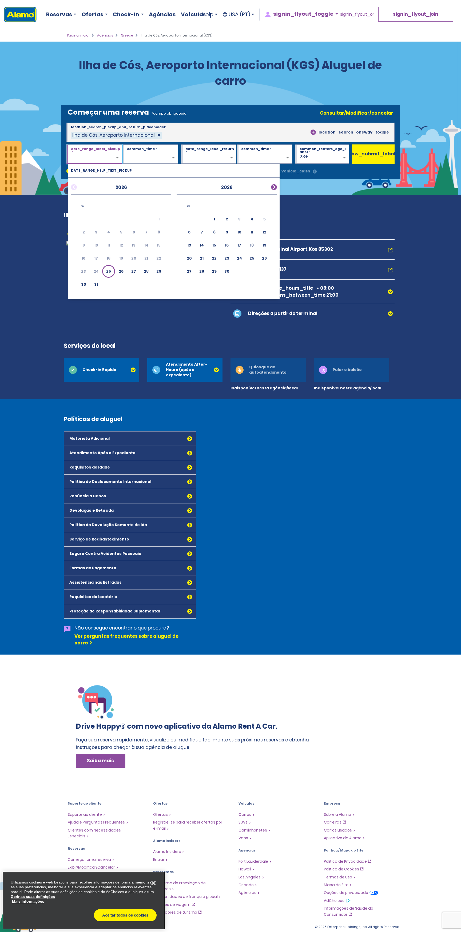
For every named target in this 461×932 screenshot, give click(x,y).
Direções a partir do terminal (282, 313)
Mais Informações (28, 901)
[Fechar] (153, 883)
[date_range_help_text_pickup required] (94, 154)
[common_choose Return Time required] (264, 154)
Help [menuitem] (207, 14)
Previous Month (80, 186)
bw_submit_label (373, 154)
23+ (304, 157)
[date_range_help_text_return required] (208, 154)
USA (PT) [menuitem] (239, 14)
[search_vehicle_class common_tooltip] (314, 172)
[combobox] (230, 132)
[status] (116, 135)
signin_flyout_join (415, 14)
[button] (108, 271)
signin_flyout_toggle (303, 14)
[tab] (101, 370)
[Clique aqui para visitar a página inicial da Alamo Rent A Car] (18, 14)
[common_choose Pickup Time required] (150, 154)
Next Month (267, 186)
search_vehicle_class (287, 171)
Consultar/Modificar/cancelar (356, 113)
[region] (84, 900)
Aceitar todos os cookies (125, 915)
